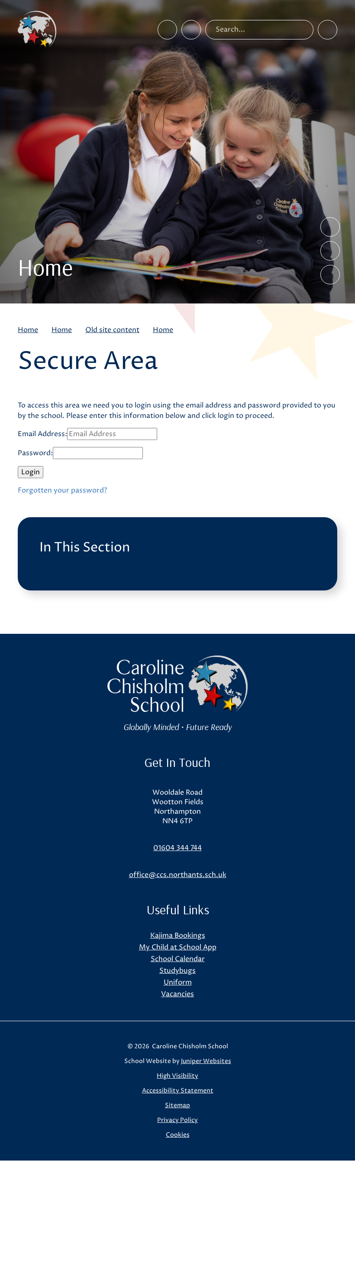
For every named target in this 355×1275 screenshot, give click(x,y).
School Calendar (178, 959)
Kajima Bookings (177, 935)
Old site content (112, 330)
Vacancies (177, 994)
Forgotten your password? (62, 490)
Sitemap (177, 1105)
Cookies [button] (178, 1135)
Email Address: (42, 434)
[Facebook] (167, 29)
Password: (35, 453)
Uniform (178, 982)
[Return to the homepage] (37, 29)
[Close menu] (327, 29)
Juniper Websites (206, 1061)
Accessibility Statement (177, 1090)
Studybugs (177, 970)
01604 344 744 (177, 848)
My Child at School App (177, 947)
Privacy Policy (177, 1120)
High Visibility (177, 1076)
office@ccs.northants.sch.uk (177, 875)
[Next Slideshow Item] (330, 251)
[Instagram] (191, 29)
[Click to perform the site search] (303, 29)
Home (28, 330)
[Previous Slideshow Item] (330, 227)
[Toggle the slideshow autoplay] (330, 274)
